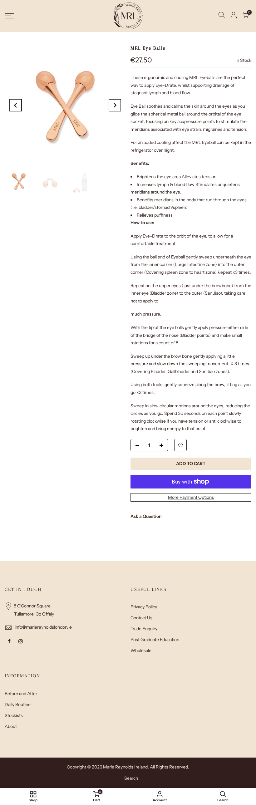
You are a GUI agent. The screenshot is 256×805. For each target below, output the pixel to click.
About (11, 726)
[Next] (115, 105)
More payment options (191, 497)
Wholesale (140, 650)
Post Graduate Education (154, 639)
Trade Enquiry (143, 628)
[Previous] (15, 105)
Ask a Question (146, 516)
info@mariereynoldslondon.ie (43, 627)
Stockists (14, 715)
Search (131, 778)
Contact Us (141, 618)
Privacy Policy (143, 607)
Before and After (21, 693)
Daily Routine (18, 704)
